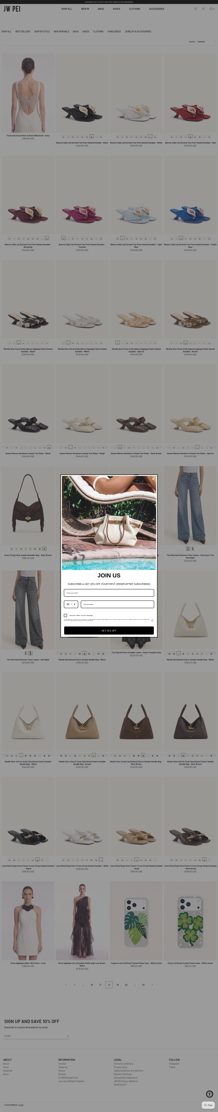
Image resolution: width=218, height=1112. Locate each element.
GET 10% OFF (109, 630)
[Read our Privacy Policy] (152, 620)
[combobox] (71, 604)
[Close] (153, 479)
